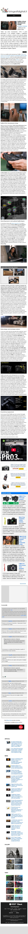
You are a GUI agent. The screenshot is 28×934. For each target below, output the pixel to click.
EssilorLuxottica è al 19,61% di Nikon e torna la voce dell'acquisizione (17, 767)
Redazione (24, 908)
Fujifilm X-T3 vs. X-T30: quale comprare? (22, 498)
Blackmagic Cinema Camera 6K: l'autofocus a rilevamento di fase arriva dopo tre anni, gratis (17, 833)
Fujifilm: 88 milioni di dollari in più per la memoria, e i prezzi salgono (16, 827)
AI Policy (15, 908)
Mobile (17, 912)
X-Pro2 (17, 59)
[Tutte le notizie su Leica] (14, 729)
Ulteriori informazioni (15, 917)
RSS (11, 909)
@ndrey (10, 665)
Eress (10, 693)
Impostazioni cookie (16, 909)
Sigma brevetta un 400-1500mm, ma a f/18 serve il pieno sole (17, 785)
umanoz (10, 700)
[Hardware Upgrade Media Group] (15, 907)
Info (11, 609)
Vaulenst (10, 628)
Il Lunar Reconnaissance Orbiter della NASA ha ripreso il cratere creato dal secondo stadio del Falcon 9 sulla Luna (17, 803)
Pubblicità (20, 908)
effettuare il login (9, 720)
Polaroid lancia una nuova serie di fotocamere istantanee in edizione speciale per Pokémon (17, 810)
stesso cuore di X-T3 (16, 223)
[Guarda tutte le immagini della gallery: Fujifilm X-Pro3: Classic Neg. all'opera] (8, 275)
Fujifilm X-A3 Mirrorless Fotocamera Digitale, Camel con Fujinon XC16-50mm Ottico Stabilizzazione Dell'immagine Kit (18, 484)
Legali (5, 908)
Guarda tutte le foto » (4, 268)
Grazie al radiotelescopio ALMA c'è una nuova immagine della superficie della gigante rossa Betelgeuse (17, 761)
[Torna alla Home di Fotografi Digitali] (14, 12)
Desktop (11, 912)
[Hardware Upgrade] (13, 905)
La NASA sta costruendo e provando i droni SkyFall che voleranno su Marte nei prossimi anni (17, 821)
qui (17, 722)
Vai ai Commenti (23, 583)
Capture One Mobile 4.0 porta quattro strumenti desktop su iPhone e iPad (16, 790)
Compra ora (21, 468)
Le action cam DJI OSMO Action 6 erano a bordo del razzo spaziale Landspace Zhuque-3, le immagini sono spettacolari (17, 779)
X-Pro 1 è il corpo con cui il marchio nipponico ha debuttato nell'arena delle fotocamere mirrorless (14, 56)
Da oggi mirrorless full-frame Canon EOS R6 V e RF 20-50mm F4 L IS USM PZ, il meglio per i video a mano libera (16, 744)
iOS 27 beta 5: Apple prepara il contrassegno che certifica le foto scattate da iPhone (16, 839)
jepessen (10, 621)
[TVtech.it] (19, 905)
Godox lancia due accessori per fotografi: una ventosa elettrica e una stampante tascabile (16, 772)
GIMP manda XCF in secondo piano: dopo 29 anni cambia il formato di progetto (16, 816)
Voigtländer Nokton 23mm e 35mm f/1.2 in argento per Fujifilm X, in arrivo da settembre (16, 796)
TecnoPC (10, 655)
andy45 (10, 636)
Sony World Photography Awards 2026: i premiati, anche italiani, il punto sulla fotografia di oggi (17, 750)
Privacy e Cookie (10, 908)
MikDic (10, 681)
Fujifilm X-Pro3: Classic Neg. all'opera (9, 267)
